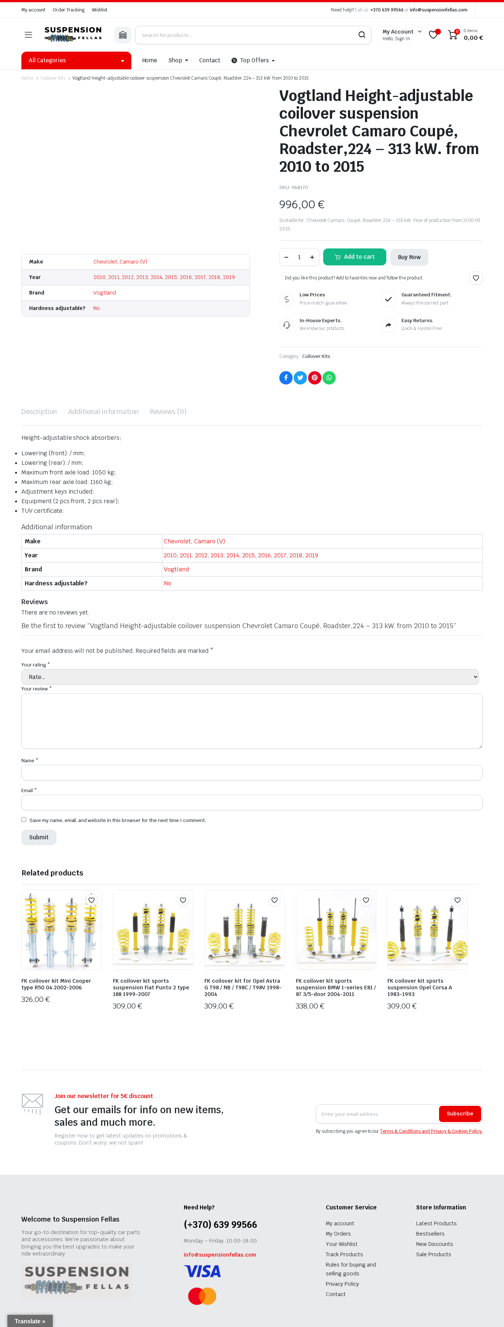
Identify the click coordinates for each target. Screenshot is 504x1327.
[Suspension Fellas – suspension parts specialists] (73, 34)
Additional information (103, 411)
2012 (128, 277)
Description (39, 411)
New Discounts (434, 1244)
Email (29, 790)
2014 (156, 277)
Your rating (35, 665)
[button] (476, 278)
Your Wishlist (342, 1244)
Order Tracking (69, 10)
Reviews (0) (168, 411)
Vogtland (104, 292)
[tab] (39, 412)
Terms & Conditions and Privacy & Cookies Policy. (431, 1131)
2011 (114, 277)
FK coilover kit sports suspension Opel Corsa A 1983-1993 (419, 987)
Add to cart (359, 256)
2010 (99, 277)
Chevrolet (105, 261)
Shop (175, 60)
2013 (142, 277)
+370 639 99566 (387, 10)
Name (29, 760)
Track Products (344, 1254)
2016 (186, 277)
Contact (209, 60)
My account (33, 10)
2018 (214, 277)
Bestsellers (430, 1233)
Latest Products (436, 1223)
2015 (171, 277)
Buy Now (409, 257)
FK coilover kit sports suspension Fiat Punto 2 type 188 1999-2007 (151, 987)
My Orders (338, 1233)
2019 (229, 277)
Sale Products (433, 1254)
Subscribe (460, 1113)
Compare (95, 914)
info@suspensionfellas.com (438, 10)
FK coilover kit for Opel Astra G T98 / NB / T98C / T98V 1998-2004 (243, 987)
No (96, 308)
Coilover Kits (53, 78)
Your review (36, 689)
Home (150, 60)
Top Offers (254, 60)
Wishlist (99, 10)
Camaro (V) (133, 261)
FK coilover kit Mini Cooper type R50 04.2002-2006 (56, 984)
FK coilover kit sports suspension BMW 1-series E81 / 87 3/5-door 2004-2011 (336, 987)
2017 (200, 277)
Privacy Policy (342, 1284)
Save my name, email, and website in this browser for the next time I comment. (118, 820)
